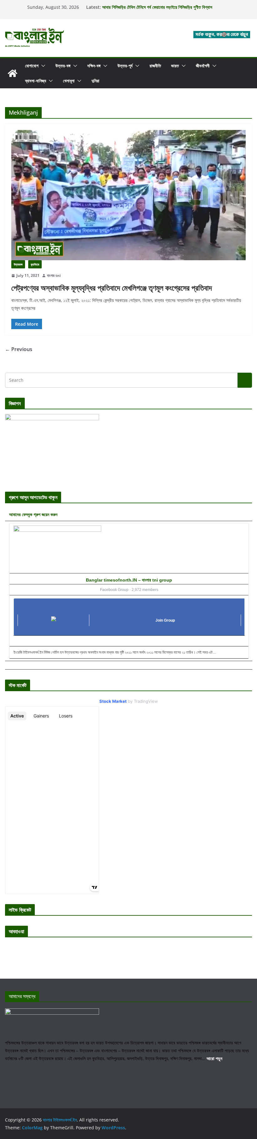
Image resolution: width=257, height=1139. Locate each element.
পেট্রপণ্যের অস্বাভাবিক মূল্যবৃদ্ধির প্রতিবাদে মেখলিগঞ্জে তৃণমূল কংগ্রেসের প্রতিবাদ (111, 287)
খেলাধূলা (69, 81)
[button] (42, 65)
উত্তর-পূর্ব (125, 66)
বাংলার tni (54, 275)
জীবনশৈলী (203, 66)
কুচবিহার (35, 264)
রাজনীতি (155, 66)
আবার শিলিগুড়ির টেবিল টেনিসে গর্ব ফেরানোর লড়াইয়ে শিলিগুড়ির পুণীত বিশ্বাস (157, 7)
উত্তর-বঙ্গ (63, 66)
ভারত (175, 66)
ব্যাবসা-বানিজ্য (35, 81)
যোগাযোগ (32, 66)
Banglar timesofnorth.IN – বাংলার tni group (129, 579)
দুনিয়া (95, 81)
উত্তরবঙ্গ (18, 264)
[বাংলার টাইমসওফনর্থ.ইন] (12, 73)
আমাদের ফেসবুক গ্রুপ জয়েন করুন (33, 514)
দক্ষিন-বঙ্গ (94, 66)
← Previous (18, 349)
